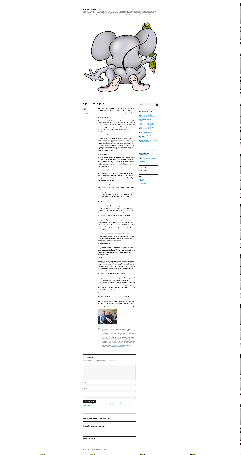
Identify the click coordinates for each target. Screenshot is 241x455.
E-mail (85, 388)
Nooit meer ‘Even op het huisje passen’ (148, 116)
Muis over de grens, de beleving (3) (147, 124)
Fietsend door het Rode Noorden (146, 115)
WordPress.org (143, 183)
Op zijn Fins (142, 137)
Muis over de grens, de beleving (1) (147, 127)
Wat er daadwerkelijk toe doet (146, 131)
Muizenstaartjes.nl (91, 9)
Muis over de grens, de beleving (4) (147, 123)
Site (84, 394)
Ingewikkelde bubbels (144, 141)
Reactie (85, 363)
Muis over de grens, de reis (145, 128)
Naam (84, 382)
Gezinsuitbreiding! (144, 136)
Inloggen (142, 179)
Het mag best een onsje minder (146, 118)
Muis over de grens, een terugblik (147, 122)
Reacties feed (143, 181)
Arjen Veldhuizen (86, 111)
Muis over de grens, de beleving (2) (147, 125)
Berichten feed (143, 180)
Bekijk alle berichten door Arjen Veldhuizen (115, 346)
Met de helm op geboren (145, 139)
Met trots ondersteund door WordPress (99, 449)
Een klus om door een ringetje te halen (91, 441)
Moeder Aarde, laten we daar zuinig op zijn (148, 140)
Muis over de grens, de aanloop (146, 129)
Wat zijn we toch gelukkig (145, 135)
